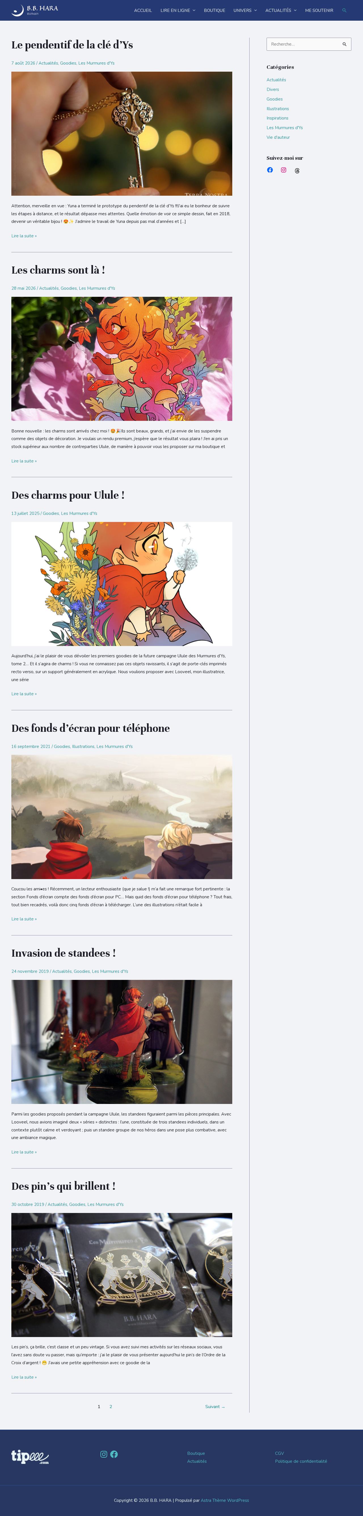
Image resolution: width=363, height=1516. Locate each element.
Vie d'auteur (278, 137)
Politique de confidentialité (301, 1461)
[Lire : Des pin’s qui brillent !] (121, 1275)
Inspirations (277, 118)
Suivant (215, 1407)
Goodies (68, 63)
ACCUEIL (143, 10)
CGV (279, 1453)
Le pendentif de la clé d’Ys (72, 45)
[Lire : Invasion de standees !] (121, 1041)
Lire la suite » (24, 235)
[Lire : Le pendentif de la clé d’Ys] (121, 133)
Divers (273, 89)
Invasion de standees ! (63, 953)
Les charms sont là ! (58, 270)
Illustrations (83, 746)
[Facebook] (270, 170)
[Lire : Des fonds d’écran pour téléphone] (121, 816)
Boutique (196, 1453)
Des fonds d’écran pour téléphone (90, 728)
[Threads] (297, 170)
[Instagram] (283, 170)
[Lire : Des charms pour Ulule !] (121, 583)
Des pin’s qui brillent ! (63, 1186)
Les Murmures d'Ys (96, 63)
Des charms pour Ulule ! (67, 495)
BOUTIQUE (214, 10)
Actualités (48, 63)
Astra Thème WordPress (225, 1500)
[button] (344, 10)
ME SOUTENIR (319, 10)
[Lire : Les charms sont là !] (121, 358)
